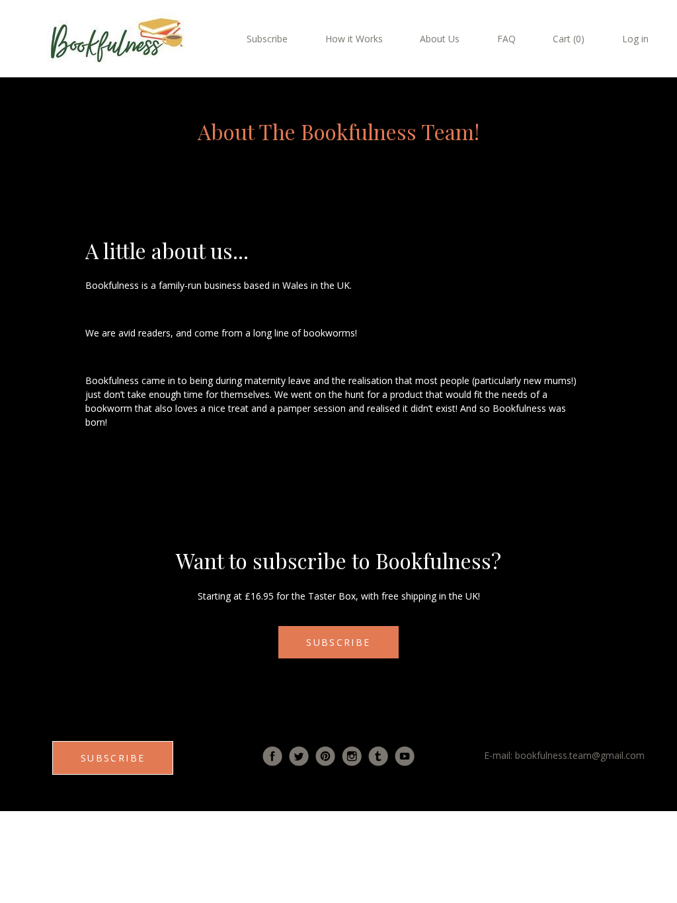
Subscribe (267, 38)
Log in (635, 38)
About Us (439, 38)
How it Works (354, 38)
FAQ (506, 38)
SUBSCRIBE (338, 642)
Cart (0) (568, 38)
